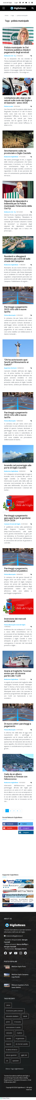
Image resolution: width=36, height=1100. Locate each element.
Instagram (26, 828)
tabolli (25, 1016)
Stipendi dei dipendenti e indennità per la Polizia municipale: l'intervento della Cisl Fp (18, 205)
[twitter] (23, 3)
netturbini (9, 1033)
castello (8, 1038)
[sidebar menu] (3, 8)
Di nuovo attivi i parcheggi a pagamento (17, 725)
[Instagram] (20, 954)
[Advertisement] (18, 855)
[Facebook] (5, 954)
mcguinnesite (20, 1038)
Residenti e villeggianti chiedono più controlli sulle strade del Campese (17, 258)
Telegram (26, 832)
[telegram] (32, 3)
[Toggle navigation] (33, 8)
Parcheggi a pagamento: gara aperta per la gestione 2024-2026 (17, 518)
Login (16, 2)
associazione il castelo (13, 1027)
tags (12, 15)
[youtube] (26, 3)
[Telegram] (25, 954)
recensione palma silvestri (14, 1011)
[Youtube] (15, 954)
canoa (8, 1005)
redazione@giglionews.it (14, 936)
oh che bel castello (22, 1044)
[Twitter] (10, 954)
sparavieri (15, 1061)
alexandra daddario (12, 1016)
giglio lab (24, 1055)
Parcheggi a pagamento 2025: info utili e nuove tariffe (15, 309)
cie (7, 1061)
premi (8, 1022)
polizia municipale (22, 15)
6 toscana (17, 1022)
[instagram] (29, 3)
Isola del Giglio (7, 2)
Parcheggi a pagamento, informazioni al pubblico (16, 569)
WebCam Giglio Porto (19, 966)
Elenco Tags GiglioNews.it (14, 1069)
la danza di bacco (11, 1050)
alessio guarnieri (11, 1055)
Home (6, 15)
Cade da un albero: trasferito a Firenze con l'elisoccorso (15, 776)
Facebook (10, 824)
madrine (19, 1033)
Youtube (9, 828)
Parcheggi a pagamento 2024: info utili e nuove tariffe (15, 415)
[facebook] (20, 3)
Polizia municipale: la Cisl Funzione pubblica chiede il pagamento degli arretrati (17, 50)
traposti (8, 1044)
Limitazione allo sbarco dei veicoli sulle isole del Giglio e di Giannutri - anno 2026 (18, 100)
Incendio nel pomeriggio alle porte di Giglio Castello (17, 466)
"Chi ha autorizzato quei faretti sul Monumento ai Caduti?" (16, 362)
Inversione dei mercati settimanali (15, 620)
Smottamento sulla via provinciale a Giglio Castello (17, 152)
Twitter (24, 824)
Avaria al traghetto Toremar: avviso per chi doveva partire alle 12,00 (18, 673)
